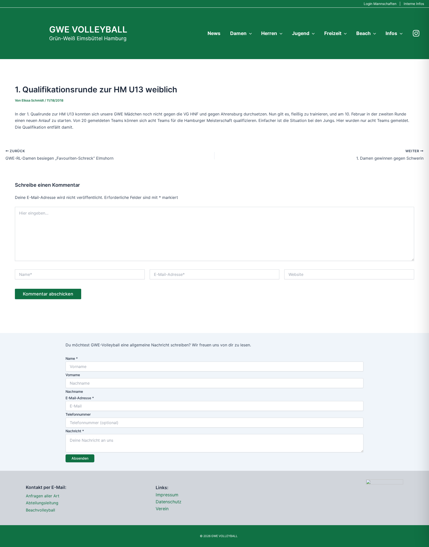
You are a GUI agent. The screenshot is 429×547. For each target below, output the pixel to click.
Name (72, 358)
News (214, 33)
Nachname (74, 391)
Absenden (80, 458)
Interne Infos (414, 4)
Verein (162, 508)
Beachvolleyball (40, 510)
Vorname (73, 375)
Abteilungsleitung (42, 502)
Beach (363, 33)
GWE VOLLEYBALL (88, 29)
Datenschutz (168, 501)
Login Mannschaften (380, 4)
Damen (238, 33)
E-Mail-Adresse (80, 398)
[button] (249, 33)
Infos (391, 33)
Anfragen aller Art (42, 495)
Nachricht (75, 431)
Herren (269, 33)
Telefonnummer (78, 414)
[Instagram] (416, 33)
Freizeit (332, 33)
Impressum (167, 494)
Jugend (300, 33)
